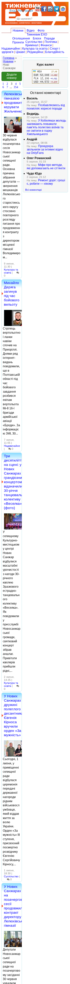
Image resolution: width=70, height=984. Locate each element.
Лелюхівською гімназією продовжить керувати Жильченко (15, 102)
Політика (51, 41)
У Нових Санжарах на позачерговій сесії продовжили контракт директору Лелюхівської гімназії (15, 905)
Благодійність (54, 52)
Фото (41, 30)
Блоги (37, 38)
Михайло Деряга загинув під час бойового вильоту (11, 293)
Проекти (18, 42)
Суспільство (33, 41)
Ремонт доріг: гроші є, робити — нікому (46, 182)
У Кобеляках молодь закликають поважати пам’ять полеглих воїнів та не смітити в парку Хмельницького (46, 127)
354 (16, 87)
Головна (8, 58)
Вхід (12, 10)
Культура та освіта (35, 48)
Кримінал (31, 45)
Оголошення (21, 38)
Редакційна (35, 52)
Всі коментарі (33, 189)
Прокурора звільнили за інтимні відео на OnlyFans (45, 149)
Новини (18, 30)
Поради (49, 38)
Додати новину (12, 76)
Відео (31, 30)
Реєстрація (25, 10)
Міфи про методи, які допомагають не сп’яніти (46, 166)
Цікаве (20, 52)
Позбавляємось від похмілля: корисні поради (46, 107)
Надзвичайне (10, 48)
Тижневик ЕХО (37, 34)
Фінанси (46, 45)
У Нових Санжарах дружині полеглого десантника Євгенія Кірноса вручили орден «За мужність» (13, 715)
